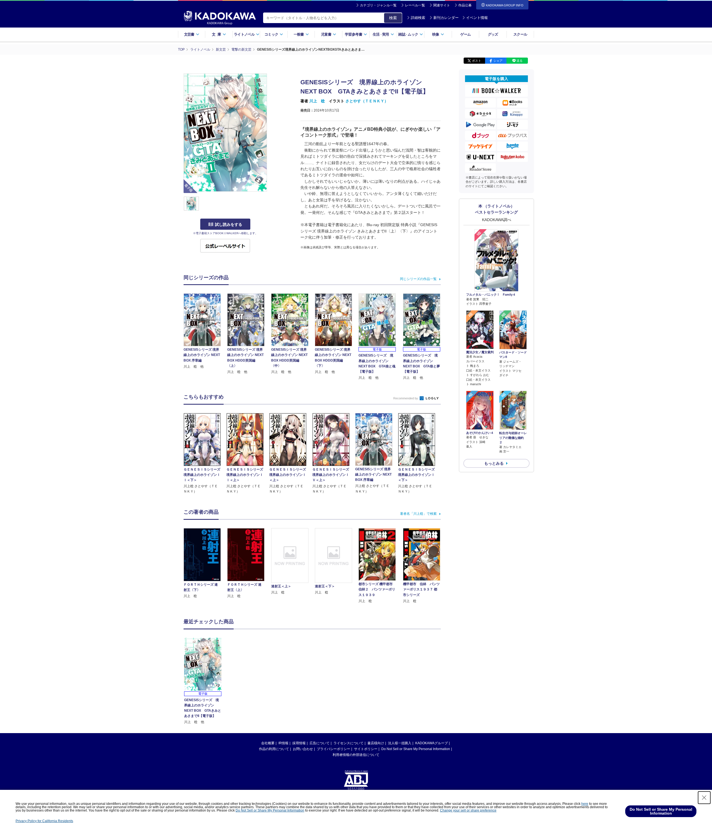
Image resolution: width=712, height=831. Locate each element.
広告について (320, 743)
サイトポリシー (365, 749)
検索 (393, 18)
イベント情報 (477, 18)
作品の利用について (274, 749)
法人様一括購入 (399, 743)
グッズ (493, 34)
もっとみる (494, 463)
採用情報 (299, 743)
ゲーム (465, 34)
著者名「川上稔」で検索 (418, 514)
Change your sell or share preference (468, 810)
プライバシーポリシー (333, 749)
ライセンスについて (348, 743)
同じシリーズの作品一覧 (418, 279)
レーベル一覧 (415, 5)
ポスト (476, 60)
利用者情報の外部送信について (356, 755)
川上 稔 (317, 101)
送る (519, 60)
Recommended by (406, 398)
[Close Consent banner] (704, 798)
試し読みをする (228, 224)
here (584, 803)
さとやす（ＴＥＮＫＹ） (366, 101)
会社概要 (268, 743)
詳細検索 (418, 18)
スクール (520, 34)
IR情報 (283, 743)
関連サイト (441, 5)
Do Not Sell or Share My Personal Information (415, 749)
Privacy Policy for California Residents (44, 821)
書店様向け (375, 743)
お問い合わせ (303, 749)
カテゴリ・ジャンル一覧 (378, 5)
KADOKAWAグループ (431, 743)
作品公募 (465, 5)
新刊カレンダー (446, 18)
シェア (498, 60)
